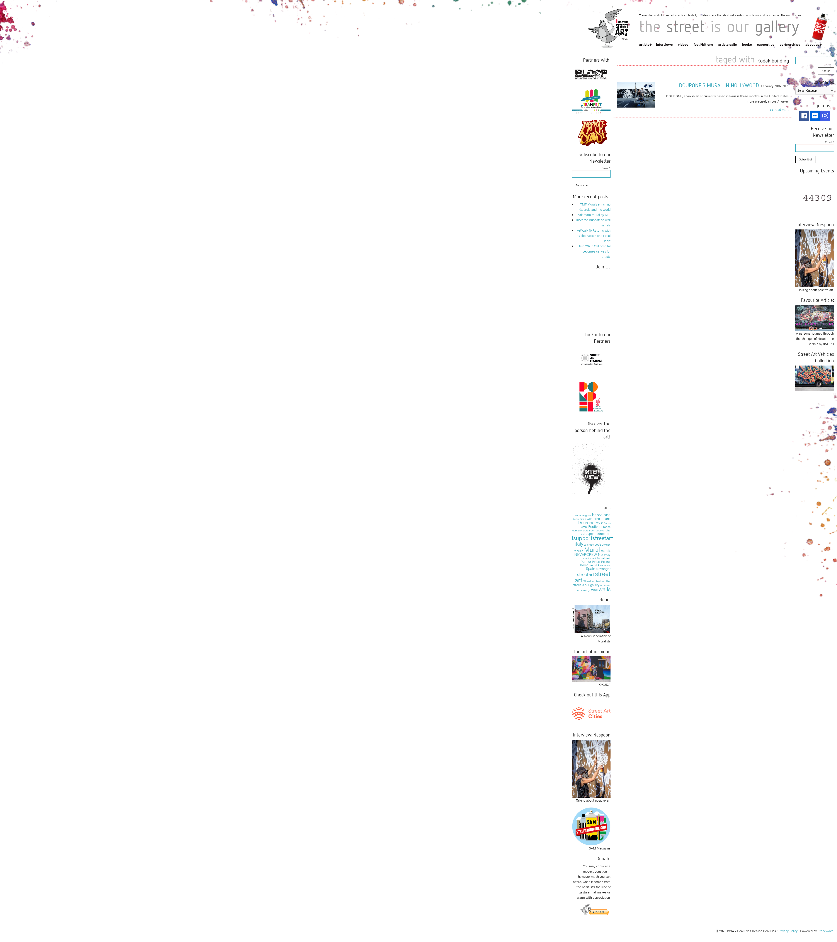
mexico (578, 550)
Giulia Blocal (589, 530)
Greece (600, 530)
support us (765, 44)
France (606, 526)
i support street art (597, 533)
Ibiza (608, 530)
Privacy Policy (788, 931)
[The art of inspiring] (591, 668)
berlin (576, 519)
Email (606, 168)
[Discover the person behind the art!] (591, 470)
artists (644, 44)
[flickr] (815, 116)
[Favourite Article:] (814, 317)
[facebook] (804, 116)
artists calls (727, 44)
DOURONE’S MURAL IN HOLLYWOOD (719, 85)
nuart (586, 558)
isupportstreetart (592, 538)
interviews (664, 44)
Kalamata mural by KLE (594, 214)
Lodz (597, 544)
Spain (590, 568)
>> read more (779, 109)
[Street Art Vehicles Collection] (814, 378)
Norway (604, 554)
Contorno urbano (599, 518)
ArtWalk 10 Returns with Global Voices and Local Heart (594, 235)
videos (683, 44)
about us (812, 44)
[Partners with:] (591, 73)
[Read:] (591, 618)
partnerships (789, 44)
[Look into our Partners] (591, 359)
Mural (592, 549)
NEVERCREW (585, 554)
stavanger (603, 568)
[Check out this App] (591, 713)
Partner (586, 561)
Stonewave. (826, 931)
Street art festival (594, 581)
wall (594, 589)
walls (605, 589)
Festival (594, 526)
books (747, 44)
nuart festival (597, 558)
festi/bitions (703, 44)
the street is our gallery (592, 583)
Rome (584, 565)
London (606, 544)
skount (607, 565)
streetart (585, 574)
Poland (606, 561)
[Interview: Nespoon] (591, 768)
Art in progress (583, 515)
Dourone (586, 522)
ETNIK (599, 523)
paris (608, 558)
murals (606, 550)
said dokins (596, 565)
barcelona (601, 514)
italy (579, 543)
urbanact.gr (583, 590)
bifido (583, 519)
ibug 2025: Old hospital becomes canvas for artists (594, 251)
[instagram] (825, 116)
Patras (596, 561)
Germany (577, 530)
